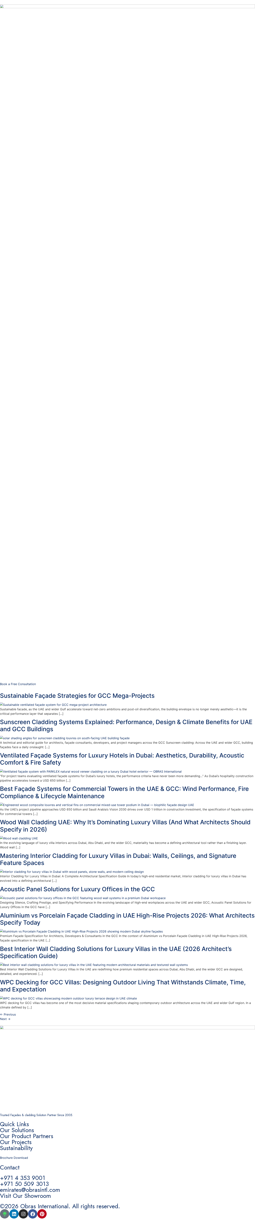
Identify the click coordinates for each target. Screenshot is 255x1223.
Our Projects (16, 1142)
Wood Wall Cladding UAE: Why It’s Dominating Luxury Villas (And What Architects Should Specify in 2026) (125, 826)
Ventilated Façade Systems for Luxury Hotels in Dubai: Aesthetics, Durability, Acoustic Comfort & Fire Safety (122, 759)
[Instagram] (23, 1214)
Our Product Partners (26, 1136)
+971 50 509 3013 (24, 1184)
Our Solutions (17, 1130)
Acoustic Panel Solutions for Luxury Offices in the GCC (77, 889)
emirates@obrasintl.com (30, 1189)
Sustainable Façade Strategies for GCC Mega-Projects (77, 695)
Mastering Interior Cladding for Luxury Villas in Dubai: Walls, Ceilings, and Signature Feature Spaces (118, 859)
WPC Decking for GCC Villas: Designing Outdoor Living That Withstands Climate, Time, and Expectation (123, 986)
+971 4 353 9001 (22, 1178)
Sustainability (16, 1148)
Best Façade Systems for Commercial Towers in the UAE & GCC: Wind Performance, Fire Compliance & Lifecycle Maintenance (124, 792)
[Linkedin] (14, 1214)
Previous (8, 1014)
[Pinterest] (42, 1214)
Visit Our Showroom (25, 1195)
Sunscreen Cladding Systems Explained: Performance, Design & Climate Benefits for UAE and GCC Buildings (126, 725)
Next (5, 1019)
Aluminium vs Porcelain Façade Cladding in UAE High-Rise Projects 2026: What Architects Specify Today (127, 919)
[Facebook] (32, 1214)
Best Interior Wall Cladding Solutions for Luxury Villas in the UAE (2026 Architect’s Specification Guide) (116, 952)
